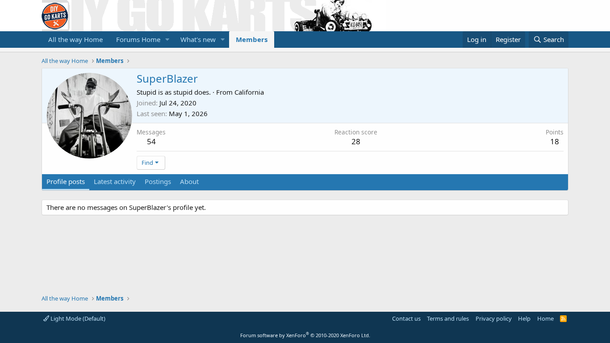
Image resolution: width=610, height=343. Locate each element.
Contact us (406, 318)
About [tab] (189, 181)
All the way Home (75, 39)
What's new (198, 39)
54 (151, 141)
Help (524, 318)
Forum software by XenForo (305, 335)
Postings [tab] (158, 181)
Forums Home (138, 39)
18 (554, 141)
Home (545, 318)
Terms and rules (448, 318)
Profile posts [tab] (65, 181)
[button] (167, 39)
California (249, 92)
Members (251, 39)
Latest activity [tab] (115, 181)
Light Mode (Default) (77, 318)
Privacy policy (494, 318)
